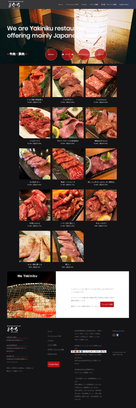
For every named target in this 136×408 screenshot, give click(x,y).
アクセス (51, 340)
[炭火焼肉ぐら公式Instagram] (114, 335)
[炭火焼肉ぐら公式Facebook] (117, 335)
